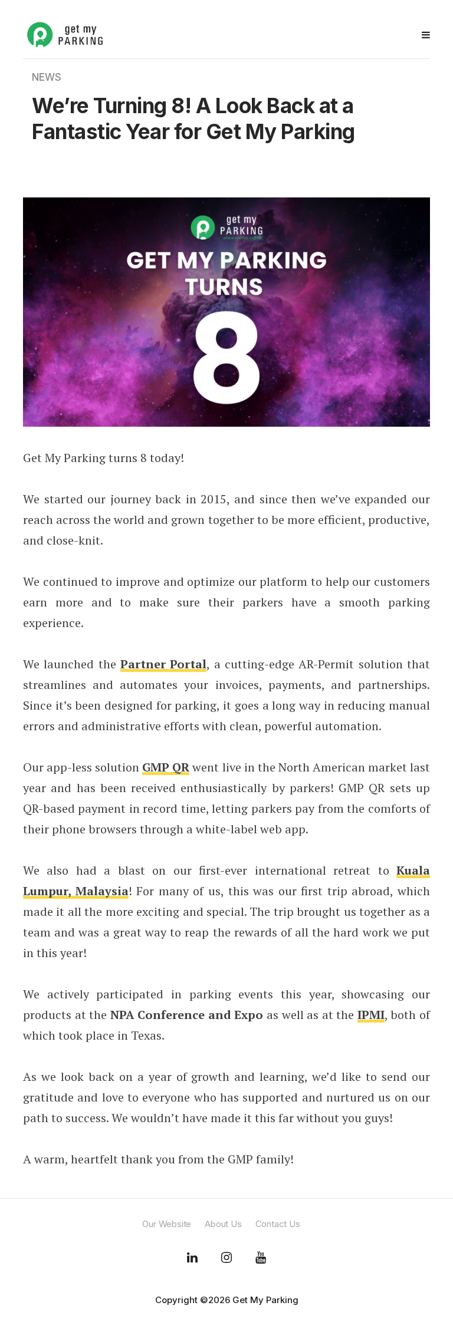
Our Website (166, 1223)
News (46, 77)
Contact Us (277, 1223)
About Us (223, 1223)
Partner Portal (163, 664)
